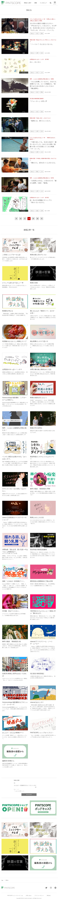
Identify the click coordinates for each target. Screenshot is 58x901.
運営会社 (49, 895)
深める (32, 33)
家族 (42, 33)
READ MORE (29, 794)
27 (24, 218)
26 (20, 218)
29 (33, 218)
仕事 (37, 53)
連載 (35, 2)
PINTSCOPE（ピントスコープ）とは (15, 895)
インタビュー (43, 2)
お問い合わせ (28, 895)
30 (37, 218)
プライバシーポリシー (39, 895)
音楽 (42, 111)
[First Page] (16, 218)
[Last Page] (41, 218)
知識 (37, 210)
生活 (37, 33)
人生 (42, 72)
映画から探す (27, 2)
